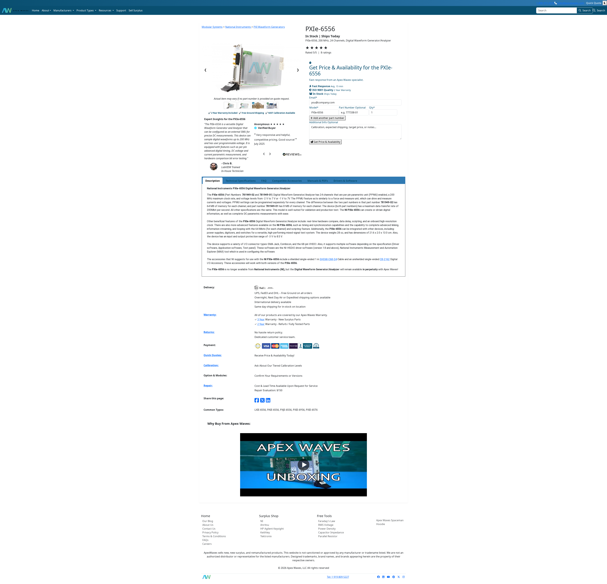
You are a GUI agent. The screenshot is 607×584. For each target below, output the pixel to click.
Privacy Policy (210, 532)
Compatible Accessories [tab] (287, 180)
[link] (378, 577)
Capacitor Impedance (331, 532)
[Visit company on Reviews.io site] (292, 154)
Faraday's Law (326, 521)
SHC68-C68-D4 (328, 259)
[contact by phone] (555, 3)
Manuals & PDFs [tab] (317, 180)
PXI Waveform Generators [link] (269, 27)
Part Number (352, 107)
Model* (313, 107)
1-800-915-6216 (545, 3)
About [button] (45, 10)
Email (313, 97)
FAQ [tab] (264, 180)
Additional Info (323, 122)
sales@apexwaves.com (570, 3)
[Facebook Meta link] (256, 400)
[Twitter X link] (262, 400)
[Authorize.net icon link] (257, 346)
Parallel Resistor (327, 536)
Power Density (327, 528)
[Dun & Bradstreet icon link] (316, 346)
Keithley (265, 532)
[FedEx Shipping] (263, 289)
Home (35, 10)
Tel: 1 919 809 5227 (338, 577)
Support (121, 10)
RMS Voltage (325, 525)
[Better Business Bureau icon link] (305, 346)
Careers (207, 544)
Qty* (372, 107)
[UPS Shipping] (256, 289)
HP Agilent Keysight (272, 528)
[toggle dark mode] (605, 3)
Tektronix (266, 536)
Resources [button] (105, 10)
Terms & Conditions (214, 536)
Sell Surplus (136, 10)
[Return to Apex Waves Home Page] (208, 577)
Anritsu (264, 525)
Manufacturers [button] (62, 10)
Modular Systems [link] (212, 27)
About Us (207, 525)
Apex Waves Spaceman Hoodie (390, 522)
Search (586, 10)
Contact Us (208, 528)
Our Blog (207, 521)
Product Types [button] (85, 10)
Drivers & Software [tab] (345, 180)
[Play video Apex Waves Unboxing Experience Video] (303, 465)
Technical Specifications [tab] (241, 180)
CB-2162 (385, 259)
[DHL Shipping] (270, 289)
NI (261, 521)
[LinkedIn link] (268, 400)
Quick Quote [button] (593, 3)
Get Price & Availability (326, 142)
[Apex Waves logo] (15, 10)
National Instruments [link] (238, 27)
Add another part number (328, 118)
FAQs (205, 540)
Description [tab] (212, 180)
